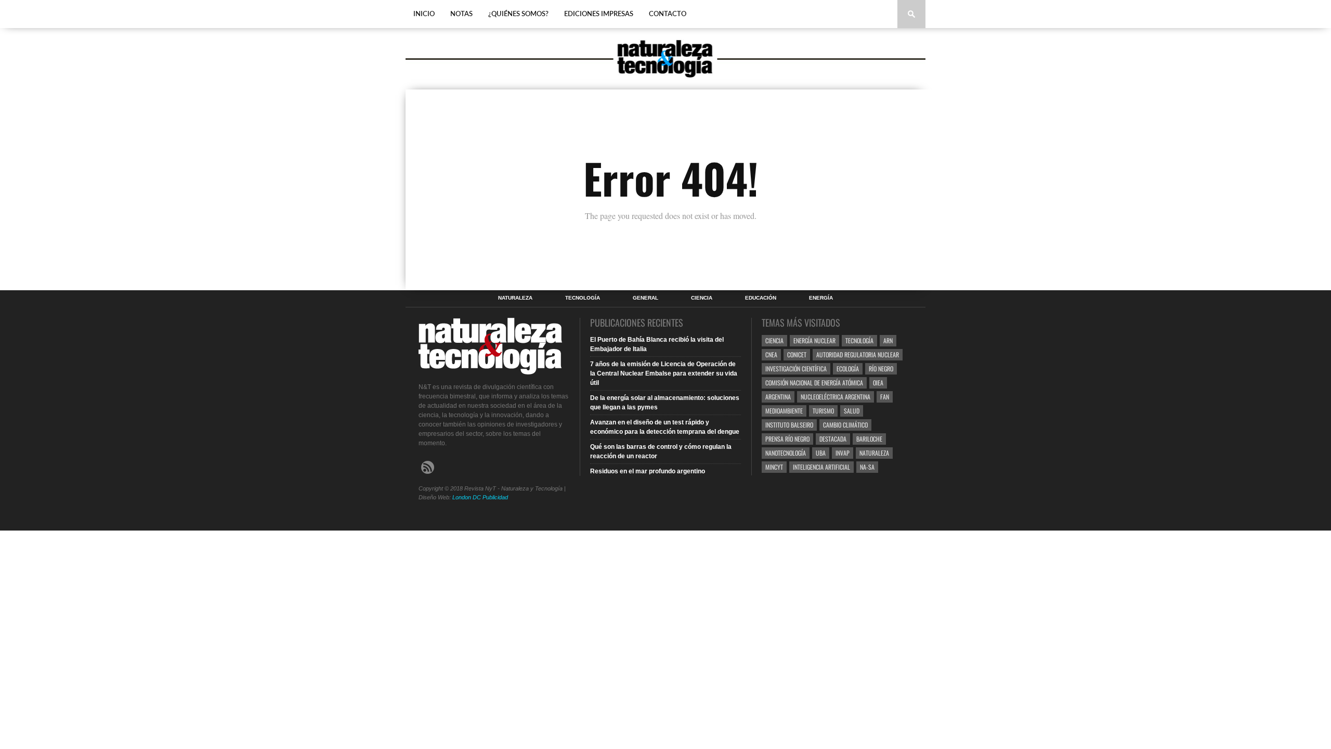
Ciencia (701, 298)
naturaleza (874, 452)
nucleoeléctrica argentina (835, 396)
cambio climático (845, 424)
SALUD (851, 410)
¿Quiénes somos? (518, 14)
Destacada (832, 438)
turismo (823, 410)
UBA (821, 452)
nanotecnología (785, 452)
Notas (461, 14)
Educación (760, 298)
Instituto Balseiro (789, 424)
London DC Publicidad (480, 497)
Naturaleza (515, 298)
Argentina (778, 396)
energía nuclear (814, 340)
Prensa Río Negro (787, 438)
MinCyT (774, 466)
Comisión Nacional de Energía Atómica (814, 382)
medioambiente (784, 410)
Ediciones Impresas (598, 14)
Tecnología (582, 298)
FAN (884, 396)
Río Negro (881, 368)
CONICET (796, 354)
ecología (848, 368)
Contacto (667, 14)
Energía (821, 298)
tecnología (859, 340)
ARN (888, 340)
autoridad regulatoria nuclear (857, 354)
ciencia (774, 340)
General (645, 298)
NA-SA (867, 466)
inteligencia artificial (821, 466)
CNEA (771, 354)
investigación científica (796, 368)
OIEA (878, 382)
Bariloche (869, 438)
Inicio (424, 14)
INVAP (843, 452)
